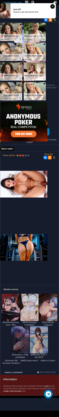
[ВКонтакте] (46, 20)
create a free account (12, 391)
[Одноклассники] (50, 20)
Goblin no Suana (48, 360)
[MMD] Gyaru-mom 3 (29, 360)
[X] (55, 20)
